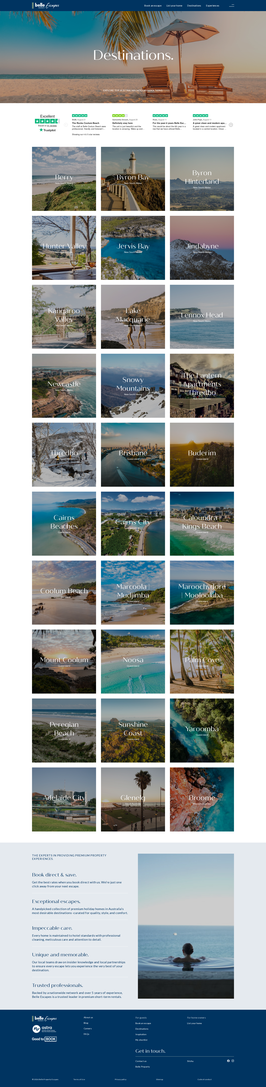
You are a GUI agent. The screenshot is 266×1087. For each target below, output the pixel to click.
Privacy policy (121, 1079)
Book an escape (152, 5)
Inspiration (140, 1034)
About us (88, 1017)
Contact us (141, 1061)
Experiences (212, 5)
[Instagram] (233, 1061)
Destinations (194, 5)
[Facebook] (228, 1061)
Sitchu (190, 1061)
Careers (88, 1028)
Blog (86, 1023)
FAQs (86, 1034)
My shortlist (141, 1040)
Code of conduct (204, 1079)
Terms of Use (79, 1079)
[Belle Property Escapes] (55, 1018)
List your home (174, 5)
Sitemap (159, 1079)
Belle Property (142, 1066)
